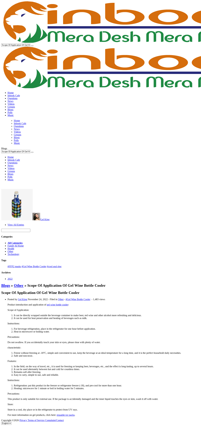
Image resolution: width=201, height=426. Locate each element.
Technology (13, 254)
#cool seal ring (54, 266)
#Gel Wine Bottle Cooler (34, 266)
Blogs (5, 285)
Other (10, 251)
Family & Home (16, 245)
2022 (10, 278)
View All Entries (16, 224)
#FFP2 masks (14, 266)
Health (11, 248)
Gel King (44, 219)
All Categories (15, 243)
